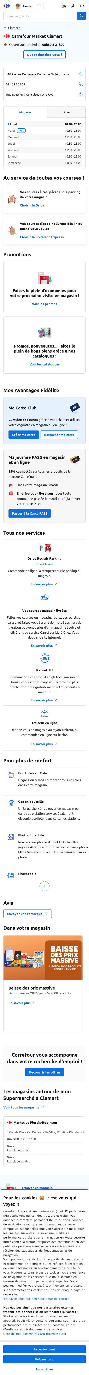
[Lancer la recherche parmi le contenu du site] (81, 16)
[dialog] (44, 1282)
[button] (39, 6)
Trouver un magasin (37, 1187)
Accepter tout (44, 1349)
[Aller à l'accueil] (6, 6)
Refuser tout (44, 1359)
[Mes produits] (64, 6)
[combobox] (44, 16)
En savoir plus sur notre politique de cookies (36, 1299)
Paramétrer (44, 1369)
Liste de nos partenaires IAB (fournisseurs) (34, 1334)
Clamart (14, 27)
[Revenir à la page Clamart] (4, 27)
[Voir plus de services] (44, 886)
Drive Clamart (45, 564)
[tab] (25, 112)
